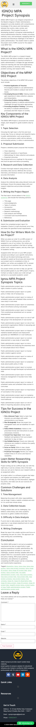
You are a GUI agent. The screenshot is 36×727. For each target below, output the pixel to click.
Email (3, 631)
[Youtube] (18, 675)
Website (3, 638)
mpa (17, 574)
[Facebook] (8, 675)
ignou (16, 566)
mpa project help (22, 577)
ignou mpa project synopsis (15, 568)
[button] (13, 4)
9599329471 (13, 717)
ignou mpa (22, 566)
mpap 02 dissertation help (23, 581)
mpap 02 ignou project (8, 583)
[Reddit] (27, 675)
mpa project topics (19, 579)
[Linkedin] (23, 675)
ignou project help (12, 572)
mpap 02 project (22, 583)
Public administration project (15, 587)
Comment (4, 602)
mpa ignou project (26, 574)
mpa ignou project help (8, 577)
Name (3, 624)
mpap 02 (10, 581)
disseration (10, 566)
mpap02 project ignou (17, 585)
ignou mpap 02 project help (18, 570)
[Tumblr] (13, 675)
